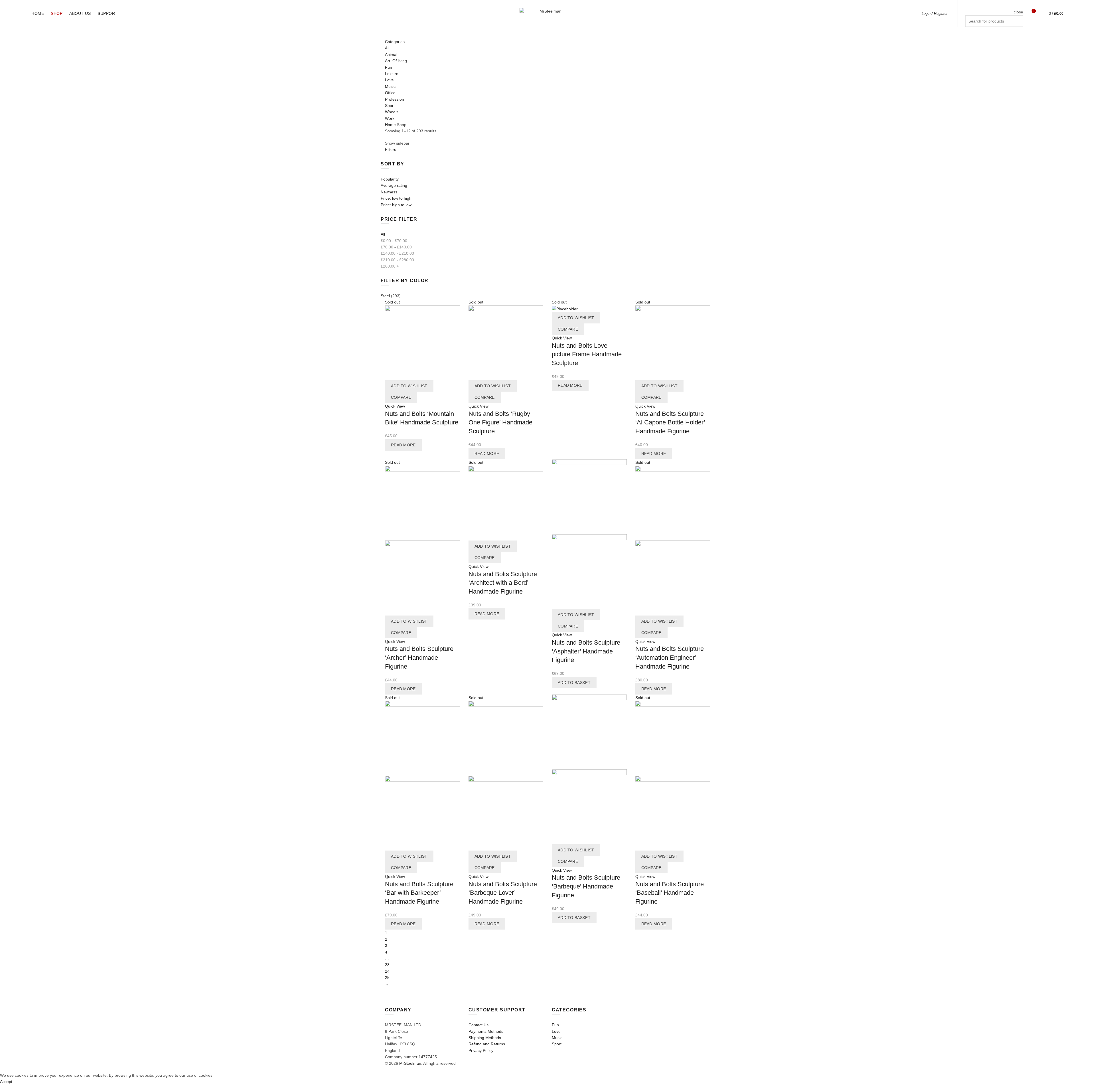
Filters (390, 149)
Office (390, 92)
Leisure (391, 73)
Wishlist (1034, 11)
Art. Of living (396, 60)
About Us (80, 13)
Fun (388, 67)
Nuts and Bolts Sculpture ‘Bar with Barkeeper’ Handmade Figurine (419, 892)
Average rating (394, 185)
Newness (389, 192)
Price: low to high (396, 198)
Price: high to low (396, 205)
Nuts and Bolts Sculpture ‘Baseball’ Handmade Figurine (669, 892)
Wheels (391, 112)
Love (389, 80)
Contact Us (478, 1025)
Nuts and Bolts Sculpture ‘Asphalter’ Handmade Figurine (586, 651)
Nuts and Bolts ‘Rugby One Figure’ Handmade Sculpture (500, 422)
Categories (395, 41)
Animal (391, 54)
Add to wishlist (409, 386)
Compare (401, 397)
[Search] (1018, 4)
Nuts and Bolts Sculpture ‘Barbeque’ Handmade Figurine (586, 886)
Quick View (395, 406)
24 (387, 971)
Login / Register (935, 13)
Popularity (390, 179)
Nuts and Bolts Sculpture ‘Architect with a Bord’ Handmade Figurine (503, 582)
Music (390, 86)
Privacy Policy (481, 1050)
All (387, 48)
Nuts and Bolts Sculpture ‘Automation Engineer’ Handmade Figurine (669, 657)
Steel (385, 295)
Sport (390, 105)
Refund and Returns (487, 1044)
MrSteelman (410, 1063)
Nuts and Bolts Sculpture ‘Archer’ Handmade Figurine (419, 657)
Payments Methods (486, 1031)
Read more (403, 445)
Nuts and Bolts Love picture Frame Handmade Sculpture (587, 354)
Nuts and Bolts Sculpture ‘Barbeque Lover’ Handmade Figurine (503, 892)
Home (37, 13)
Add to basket (574, 682)
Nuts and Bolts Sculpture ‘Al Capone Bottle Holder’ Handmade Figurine (670, 422)
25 (387, 977)
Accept (6, 1081)
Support (108, 13)
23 (387, 964)
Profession (394, 99)
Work (389, 118)
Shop (56, 13)
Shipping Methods (485, 1037)
